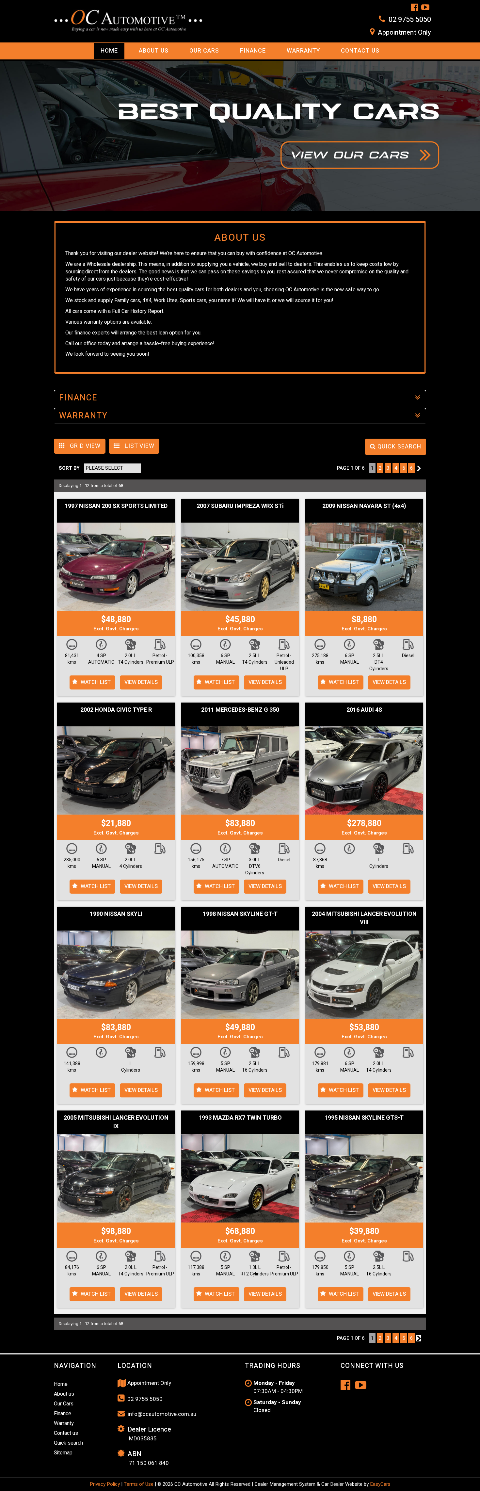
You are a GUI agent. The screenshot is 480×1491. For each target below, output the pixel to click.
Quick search (68, 1443)
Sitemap (63, 1453)
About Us (153, 50)
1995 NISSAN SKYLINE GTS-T (364, 1117)
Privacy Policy (105, 1484)
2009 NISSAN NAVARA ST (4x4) (364, 506)
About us (64, 1394)
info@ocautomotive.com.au (161, 1414)
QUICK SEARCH (398, 446)
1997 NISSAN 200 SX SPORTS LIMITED (116, 506)
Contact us (360, 50)
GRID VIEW (84, 446)
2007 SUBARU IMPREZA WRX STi (240, 506)
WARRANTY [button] (83, 416)
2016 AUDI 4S (364, 709)
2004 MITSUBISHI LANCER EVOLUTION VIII (364, 918)
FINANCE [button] (78, 398)
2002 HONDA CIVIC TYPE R (116, 709)
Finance (253, 50)
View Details (141, 682)
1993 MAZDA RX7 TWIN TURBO (240, 1117)
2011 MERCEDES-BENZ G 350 (240, 709)
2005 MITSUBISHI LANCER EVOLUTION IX (116, 1122)
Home (109, 50)
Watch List (96, 682)
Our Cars (204, 50)
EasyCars (380, 1484)
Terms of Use (139, 1484)
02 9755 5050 (410, 19)
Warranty (303, 50)
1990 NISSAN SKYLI (116, 914)
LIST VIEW (138, 446)
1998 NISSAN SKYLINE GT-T (240, 914)
